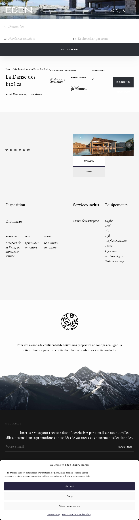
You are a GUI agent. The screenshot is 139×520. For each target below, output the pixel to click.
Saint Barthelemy (20, 69)
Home (8, 69)
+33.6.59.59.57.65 (118, 10)
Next (129, 145)
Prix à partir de (60, 70)
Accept (69, 486)
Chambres (98, 70)
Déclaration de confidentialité (76, 515)
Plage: (48, 236)
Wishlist (125, 10)
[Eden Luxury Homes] (18, 10)
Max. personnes (78, 74)
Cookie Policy (53, 515)
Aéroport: (12, 236)
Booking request (123, 84)
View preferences (69, 506)
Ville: (28, 236)
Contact (112, 10)
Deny (69, 496)
